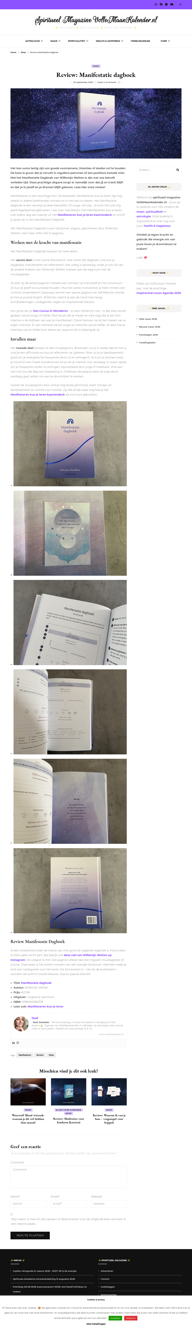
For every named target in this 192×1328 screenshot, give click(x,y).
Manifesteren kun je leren (45, 1006)
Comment (17, 1162)
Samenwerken (109, 1294)
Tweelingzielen (140, 41)
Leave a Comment (106, 82)
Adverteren (107, 1271)
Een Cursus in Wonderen (50, 311)
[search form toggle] (180, 4)
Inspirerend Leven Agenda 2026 (158, 293)
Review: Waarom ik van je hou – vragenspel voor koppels (109, 1118)
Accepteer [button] (115, 1318)
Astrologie (32, 41)
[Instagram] (17, 1043)
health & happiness (157, 226)
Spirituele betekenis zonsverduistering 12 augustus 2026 (44, 1279)
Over (164, 41)
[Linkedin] (13, 1043)
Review (40, 1055)
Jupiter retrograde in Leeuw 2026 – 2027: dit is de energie (44, 1271)
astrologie (143, 216)
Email (55, 1196)
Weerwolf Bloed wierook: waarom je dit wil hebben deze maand (28, 1118)
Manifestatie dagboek (36, 983)
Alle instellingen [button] (96, 1323)
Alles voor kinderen (68, 1110)
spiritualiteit (154, 211)
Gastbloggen (108, 1286)
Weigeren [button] (131, 1318)
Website (96, 1196)
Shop (96, 66)
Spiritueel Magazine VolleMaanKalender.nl (96, 20)
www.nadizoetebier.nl (111, 1034)
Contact (105, 1279)
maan (140, 211)
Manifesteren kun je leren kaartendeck (85, 215)
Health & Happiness (108, 41)
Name (15, 1196)
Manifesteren (25, 1055)
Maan (53, 41)
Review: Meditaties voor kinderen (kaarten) (68, 1120)
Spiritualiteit (76, 41)
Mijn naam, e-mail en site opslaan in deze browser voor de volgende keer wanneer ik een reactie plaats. (68, 1222)
